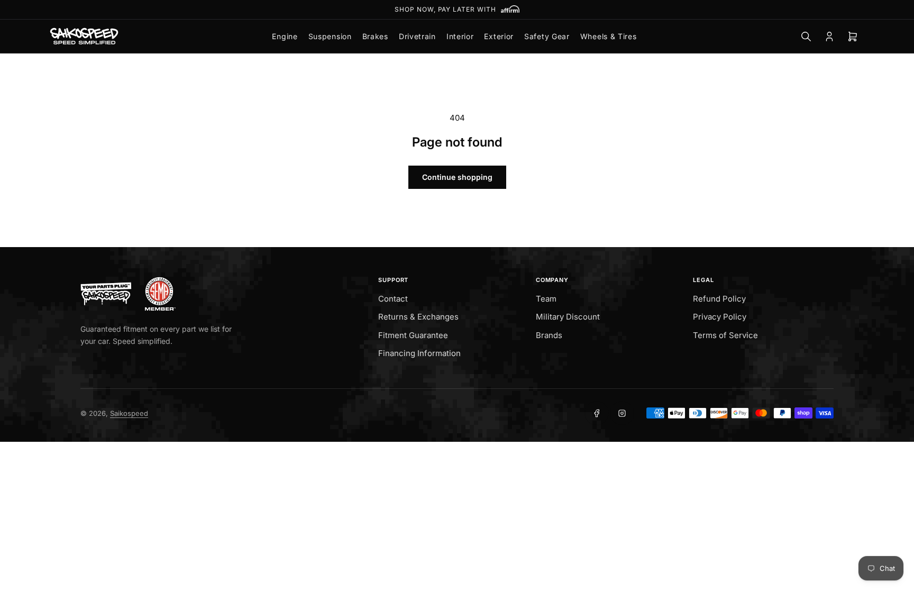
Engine (284, 36)
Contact (393, 299)
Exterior (499, 36)
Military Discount (568, 317)
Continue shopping (457, 176)
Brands (549, 335)
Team (546, 299)
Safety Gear (547, 36)
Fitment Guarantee (413, 335)
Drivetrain (417, 36)
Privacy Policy (719, 317)
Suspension (330, 36)
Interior (460, 36)
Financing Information (419, 353)
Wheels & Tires (608, 36)
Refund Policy (719, 299)
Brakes (375, 36)
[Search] (806, 36)
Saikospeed (129, 413)
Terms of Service (725, 335)
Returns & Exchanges (418, 317)
